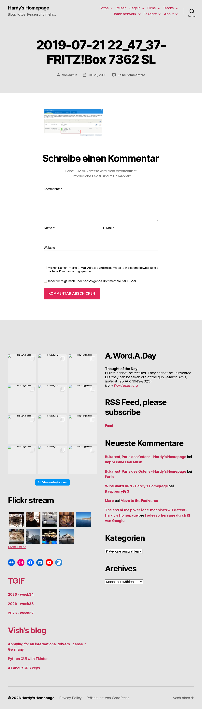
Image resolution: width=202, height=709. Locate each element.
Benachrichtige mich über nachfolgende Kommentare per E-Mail (91, 281)
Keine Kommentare (131, 75)
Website (49, 247)
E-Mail (109, 228)
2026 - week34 (21, 594)
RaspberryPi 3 (117, 491)
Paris (109, 477)
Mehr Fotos (17, 547)
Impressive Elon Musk (124, 462)
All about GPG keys (24, 668)
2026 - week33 (21, 604)
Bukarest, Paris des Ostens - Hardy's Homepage (145, 457)
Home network (124, 14)
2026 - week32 (21, 613)
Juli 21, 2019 (97, 75)
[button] (22, 368)
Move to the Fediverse (139, 501)
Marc (109, 501)
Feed (109, 426)
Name (49, 228)
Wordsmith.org (126, 385)
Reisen (121, 8)
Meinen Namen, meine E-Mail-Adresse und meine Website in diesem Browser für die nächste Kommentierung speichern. (103, 269)
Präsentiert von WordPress (107, 698)
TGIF (16, 581)
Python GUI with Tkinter (28, 659)
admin (72, 75)
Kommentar (53, 189)
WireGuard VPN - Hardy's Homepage (136, 486)
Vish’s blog (27, 630)
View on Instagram (54, 482)
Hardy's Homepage (28, 8)
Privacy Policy (70, 698)
